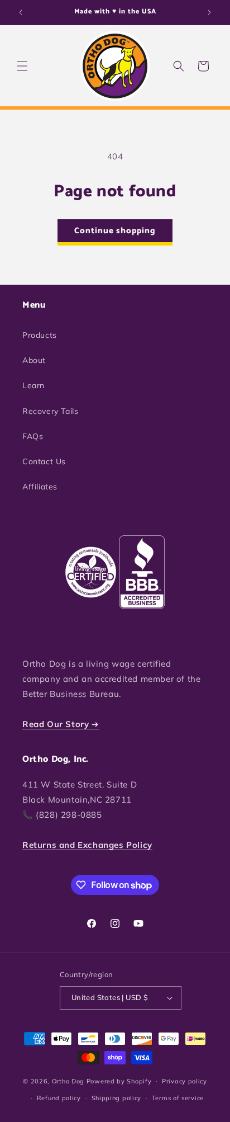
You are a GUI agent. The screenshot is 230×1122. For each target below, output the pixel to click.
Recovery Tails (50, 411)
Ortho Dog (68, 1081)
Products (39, 335)
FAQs (32, 436)
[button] (22, 66)
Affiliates (40, 487)
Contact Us (44, 461)
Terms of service (178, 1098)
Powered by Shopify (119, 1081)
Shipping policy (117, 1098)
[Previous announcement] (20, 12)
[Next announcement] (209, 12)
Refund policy (59, 1098)
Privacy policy (184, 1081)
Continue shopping (115, 231)
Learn (33, 385)
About (34, 360)
